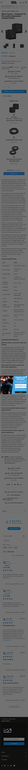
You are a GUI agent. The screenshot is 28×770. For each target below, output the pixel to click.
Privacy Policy (16, 390)
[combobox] (16, 387)
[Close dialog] (26, 376)
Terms (17, 390)
